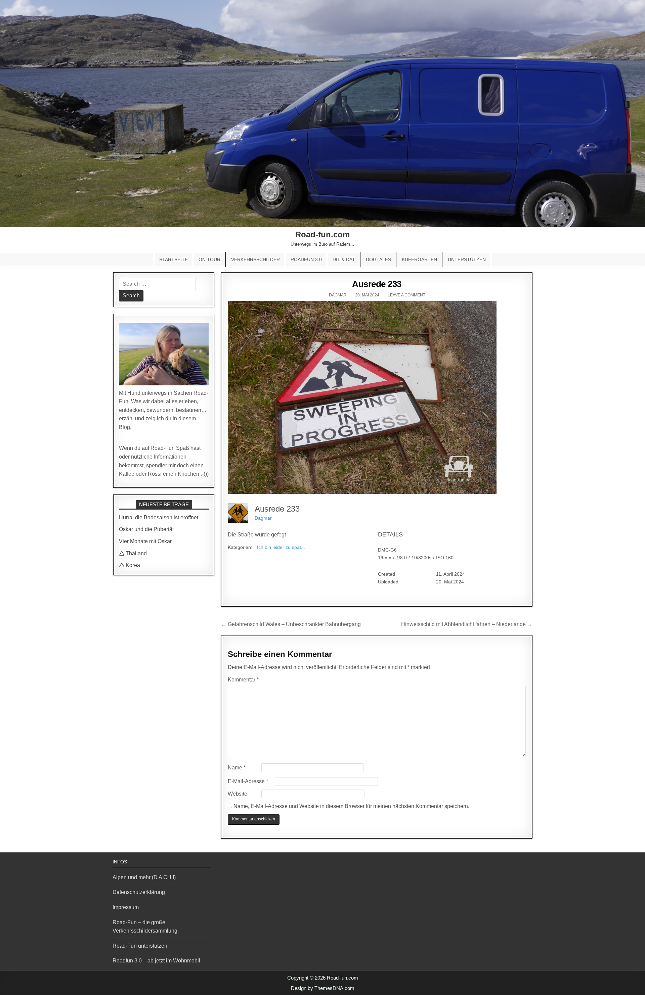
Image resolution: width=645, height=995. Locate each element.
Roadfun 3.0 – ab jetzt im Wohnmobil (156, 960)
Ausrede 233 (376, 284)
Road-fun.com (322, 234)
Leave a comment (406, 295)
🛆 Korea (129, 565)
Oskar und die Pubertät (146, 529)
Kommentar (243, 679)
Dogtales (378, 259)
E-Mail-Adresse (248, 781)
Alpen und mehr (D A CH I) (144, 877)
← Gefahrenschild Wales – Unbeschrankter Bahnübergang (291, 624)
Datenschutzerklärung (139, 892)
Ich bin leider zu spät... (281, 547)
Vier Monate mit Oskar (145, 541)
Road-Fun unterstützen (140, 946)
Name (237, 767)
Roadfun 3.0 (306, 259)
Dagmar (338, 295)
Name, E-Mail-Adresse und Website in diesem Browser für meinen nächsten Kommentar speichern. (351, 806)
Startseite (173, 259)
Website (237, 794)
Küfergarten (419, 259)
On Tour (209, 259)
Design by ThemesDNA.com (322, 988)
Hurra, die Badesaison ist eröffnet (158, 517)
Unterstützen (467, 259)
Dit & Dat (344, 259)
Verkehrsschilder (255, 259)
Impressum (126, 907)
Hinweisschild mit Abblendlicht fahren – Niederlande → (466, 624)
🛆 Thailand (133, 553)
